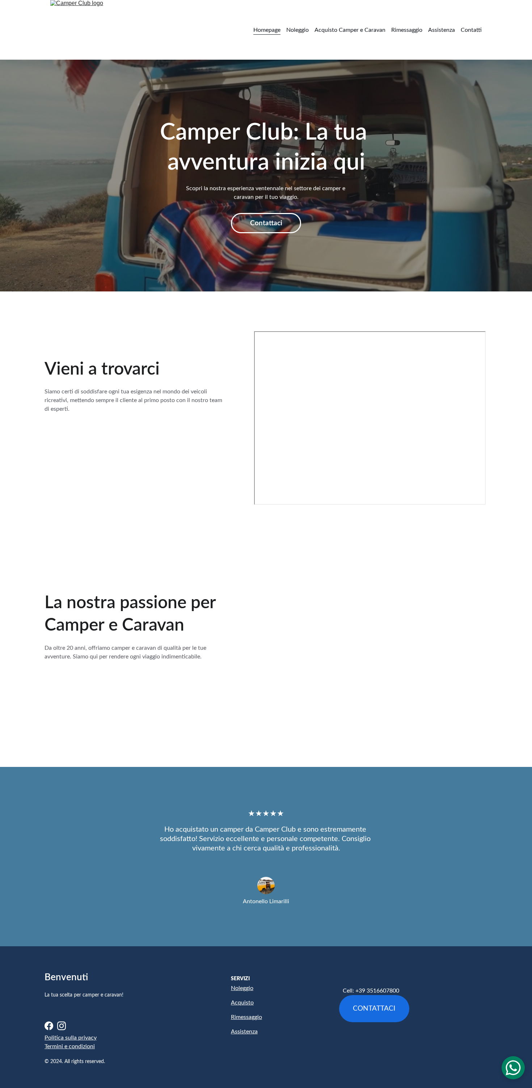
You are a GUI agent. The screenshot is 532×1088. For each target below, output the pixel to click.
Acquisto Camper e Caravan (349, 30)
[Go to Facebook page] (49, 1025)
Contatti (471, 30)
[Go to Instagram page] (61, 1025)
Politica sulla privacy (71, 1038)
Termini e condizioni (70, 1046)
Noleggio (297, 30)
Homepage (266, 30)
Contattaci (266, 223)
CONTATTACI (374, 1008)
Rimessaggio (406, 30)
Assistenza (441, 30)
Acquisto (242, 1003)
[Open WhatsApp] (513, 1067)
